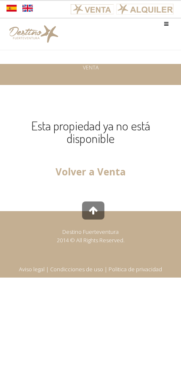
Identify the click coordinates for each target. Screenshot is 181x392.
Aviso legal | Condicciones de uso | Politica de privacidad (90, 269)
